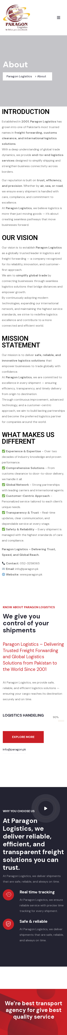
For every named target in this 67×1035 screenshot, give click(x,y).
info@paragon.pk (14, 749)
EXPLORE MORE (23, 737)
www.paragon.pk (31, 574)
